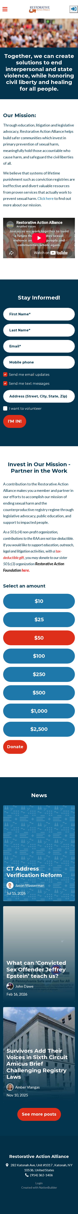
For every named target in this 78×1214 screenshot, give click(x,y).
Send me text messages (29, 383)
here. (26, 570)
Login (39, 1183)
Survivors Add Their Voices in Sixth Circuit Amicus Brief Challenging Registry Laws (37, 1063)
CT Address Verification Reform (34, 871)
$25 (39, 619)
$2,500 (39, 729)
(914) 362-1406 (41, 1175)
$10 (39, 601)
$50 (39, 638)
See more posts (39, 1114)
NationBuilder (48, 1187)
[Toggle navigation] (5, 9)
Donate (15, 746)
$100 (39, 656)
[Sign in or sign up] (73, 9)
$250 (39, 674)
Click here (45, 198)
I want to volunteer (25, 408)
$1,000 (39, 711)
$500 (39, 693)
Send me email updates (29, 374)
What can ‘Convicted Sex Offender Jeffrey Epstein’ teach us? (36, 969)
